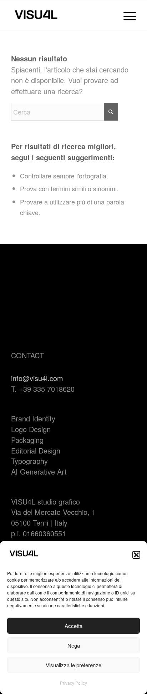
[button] (136, 554)
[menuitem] (126, 14)
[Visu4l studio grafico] (61, 14)
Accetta (73, 625)
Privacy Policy (73, 683)
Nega (73, 645)
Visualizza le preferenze (73, 665)
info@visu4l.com (37, 378)
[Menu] (126, 14)
